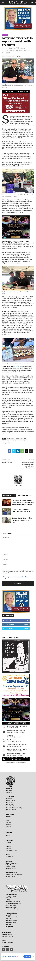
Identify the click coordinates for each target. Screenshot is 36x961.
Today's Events (10, 865)
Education (8, 828)
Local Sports (9, 856)
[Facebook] (9, 451)
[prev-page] (3, 527)
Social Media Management (13, 903)
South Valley (9, 928)
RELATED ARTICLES (9, 495)
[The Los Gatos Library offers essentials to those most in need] (6, 520)
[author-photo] (18, 479)
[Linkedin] (18, 451)
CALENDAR (9, 861)
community (19, 438)
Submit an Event (10, 866)
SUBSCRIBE (9, 789)
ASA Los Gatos (10, 438)
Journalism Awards (7, 936)
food (25, 438)
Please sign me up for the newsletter (13, 577)
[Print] (31, 451)
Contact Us (9, 798)
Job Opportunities (7, 934)
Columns (8, 834)
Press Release (9, 802)
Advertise (8, 816)
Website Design (10, 898)
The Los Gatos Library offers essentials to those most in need (22, 520)
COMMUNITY (9, 832)
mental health (13, 440)
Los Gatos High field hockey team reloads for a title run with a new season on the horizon (23, 502)
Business (8, 826)
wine (12, 443)
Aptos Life (8, 915)
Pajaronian (9, 924)
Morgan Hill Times (11, 922)
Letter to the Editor (11, 800)
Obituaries (8, 842)
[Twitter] (14, 451)
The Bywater (6, 443)
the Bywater (17, 366)
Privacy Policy (9, 804)
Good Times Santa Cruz (12, 917)
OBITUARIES (9, 840)
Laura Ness (5, 56)
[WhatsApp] (22, 451)
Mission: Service (7, 462)
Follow (26, 624)
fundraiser (5, 440)
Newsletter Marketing (12, 909)
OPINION (8, 846)
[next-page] (6, 527)
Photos (8, 836)
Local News (9, 824)
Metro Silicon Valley (11, 920)
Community (4, 34)
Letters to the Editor (11, 850)
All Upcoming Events (11, 863)
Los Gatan (9, 918)
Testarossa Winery (23, 440)
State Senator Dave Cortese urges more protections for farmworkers (28, 465)
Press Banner (9, 926)
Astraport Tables (10, 876)
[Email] (26, 451)
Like (27, 620)
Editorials (8, 848)
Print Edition (9, 790)
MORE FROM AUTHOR (24, 495)
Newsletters (9, 792)
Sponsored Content (11, 905)
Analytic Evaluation (11, 907)
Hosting (8, 899)
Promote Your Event (11, 868)
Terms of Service (10, 806)
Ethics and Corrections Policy (14, 808)
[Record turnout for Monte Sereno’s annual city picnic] (6, 511)
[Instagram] (7, 949)
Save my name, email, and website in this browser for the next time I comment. (18, 572)
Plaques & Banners (11, 809)
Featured (8, 822)
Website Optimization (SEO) (13, 901)
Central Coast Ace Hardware (14, 874)
